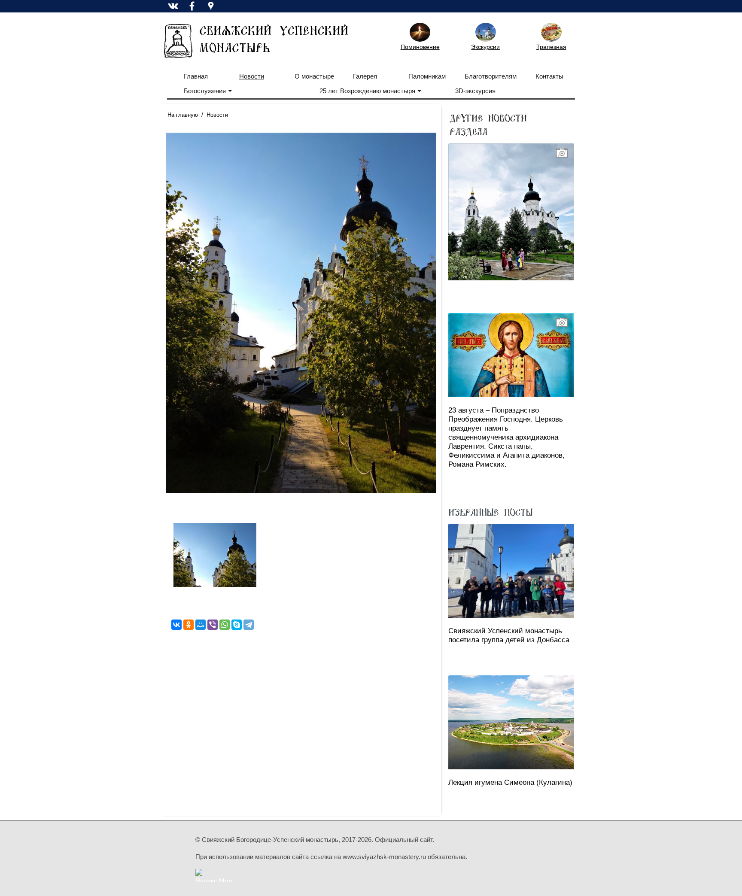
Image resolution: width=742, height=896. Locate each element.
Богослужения (205, 90)
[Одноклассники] (188, 625)
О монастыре (314, 76)
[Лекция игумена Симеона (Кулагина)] (511, 722)
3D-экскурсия (475, 90)
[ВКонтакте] (176, 625)
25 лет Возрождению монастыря (367, 90)
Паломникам (427, 76)
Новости (251, 76)
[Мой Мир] (200, 625)
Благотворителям (491, 76)
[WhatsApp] (224, 625)
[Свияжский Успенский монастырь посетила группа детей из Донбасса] (511, 571)
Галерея (365, 76)
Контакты (549, 76)
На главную (182, 115)
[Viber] (212, 625)
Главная (196, 76)
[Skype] (236, 625)
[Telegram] (248, 625)
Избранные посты (490, 511)
